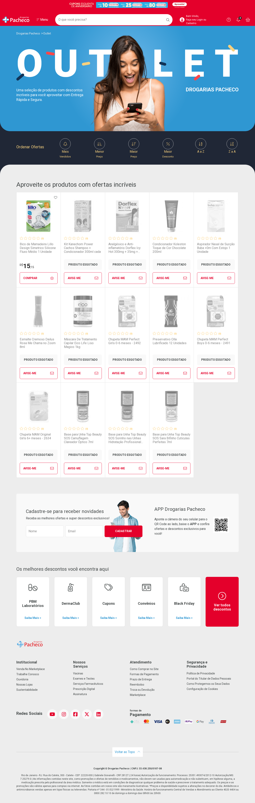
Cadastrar (123, 531)
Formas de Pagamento (144, 674)
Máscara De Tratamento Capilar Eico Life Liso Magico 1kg (80, 343)
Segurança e (197, 664)
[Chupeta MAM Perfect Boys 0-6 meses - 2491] (215, 311)
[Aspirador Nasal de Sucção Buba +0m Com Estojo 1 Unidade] (215, 216)
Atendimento (141, 662)
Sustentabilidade (27, 689)
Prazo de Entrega (141, 679)
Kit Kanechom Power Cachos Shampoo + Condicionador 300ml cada (82, 248)
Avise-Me (74, 278)
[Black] (127, 5)
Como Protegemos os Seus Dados (208, 683)
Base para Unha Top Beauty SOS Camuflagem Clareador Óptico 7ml (83, 438)
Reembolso (137, 684)
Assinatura (80, 694)
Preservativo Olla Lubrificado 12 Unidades (169, 341)
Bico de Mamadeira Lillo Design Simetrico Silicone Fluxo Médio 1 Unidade (38, 248)
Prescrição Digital (84, 689)
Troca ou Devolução (142, 689)
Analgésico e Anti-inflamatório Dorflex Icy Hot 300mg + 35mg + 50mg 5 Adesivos (124, 248)
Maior (134, 154)
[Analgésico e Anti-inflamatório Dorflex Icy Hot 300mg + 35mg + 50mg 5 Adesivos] (127, 216)
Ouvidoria (22, 679)
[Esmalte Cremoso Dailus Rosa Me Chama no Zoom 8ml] (38, 311)
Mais (65, 154)
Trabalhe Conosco (27, 674)
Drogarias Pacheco (28, 33)
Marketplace (138, 695)
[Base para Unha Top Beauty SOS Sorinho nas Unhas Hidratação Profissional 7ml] (127, 406)
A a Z (200, 151)
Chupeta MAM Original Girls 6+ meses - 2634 (35, 436)
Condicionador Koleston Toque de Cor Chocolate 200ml (169, 248)
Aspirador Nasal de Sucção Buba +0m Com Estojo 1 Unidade (216, 248)
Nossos (80, 664)
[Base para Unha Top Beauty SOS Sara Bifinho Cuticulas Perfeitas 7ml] (171, 406)
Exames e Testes (84, 678)
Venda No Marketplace (30, 669)
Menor (99, 154)
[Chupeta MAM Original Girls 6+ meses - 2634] (38, 406)
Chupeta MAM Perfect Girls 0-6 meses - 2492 (124, 341)
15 (27, 266)
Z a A (232, 151)
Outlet (47, 33)
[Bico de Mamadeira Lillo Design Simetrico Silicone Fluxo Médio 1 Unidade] (38, 216)
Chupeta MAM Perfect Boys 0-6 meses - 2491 (213, 341)
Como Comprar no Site (144, 669)
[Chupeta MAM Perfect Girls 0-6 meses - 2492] (127, 311)
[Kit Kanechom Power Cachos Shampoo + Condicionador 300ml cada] (82, 216)
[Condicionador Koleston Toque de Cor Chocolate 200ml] (171, 216)
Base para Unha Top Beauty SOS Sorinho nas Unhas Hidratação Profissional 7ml (127, 438)
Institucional (26, 662)
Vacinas (78, 673)
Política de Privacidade (201, 673)
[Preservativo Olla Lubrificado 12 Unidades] (171, 311)
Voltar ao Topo (125, 752)
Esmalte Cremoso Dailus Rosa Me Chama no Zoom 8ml (38, 343)
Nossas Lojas (24, 684)
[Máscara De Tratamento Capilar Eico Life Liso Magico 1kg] (82, 311)
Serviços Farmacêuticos (88, 683)
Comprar (30, 278)
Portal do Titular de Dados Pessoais (209, 678)
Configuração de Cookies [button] (202, 689)
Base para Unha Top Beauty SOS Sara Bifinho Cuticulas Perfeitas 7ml (171, 438)
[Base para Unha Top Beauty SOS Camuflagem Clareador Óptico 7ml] (82, 406)
